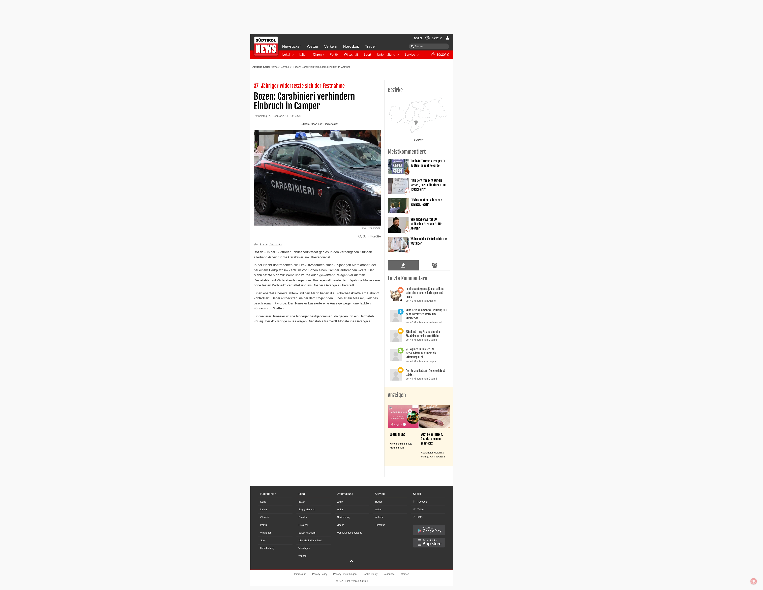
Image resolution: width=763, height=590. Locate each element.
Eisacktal (303, 517)
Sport (367, 54)
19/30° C (442, 55)
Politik (334, 54)
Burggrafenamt (306, 509)
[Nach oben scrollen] (352, 561)
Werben (405, 573)
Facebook (422, 501)
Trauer (370, 47)
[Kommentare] (403, 265)
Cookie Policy (370, 573)
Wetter (312, 47)
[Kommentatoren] (435, 265)
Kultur (340, 509)
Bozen (301, 501)
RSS (419, 517)
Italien (303, 54)
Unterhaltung (386, 54)
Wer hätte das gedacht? (349, 532)
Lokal (286, 54)
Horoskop (351, 47)
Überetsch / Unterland (310, 540)
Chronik (318, 54)
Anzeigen (397, 395)
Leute (340, 501)
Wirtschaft (351, 54)
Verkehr (330, 47)
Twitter (420, 509)
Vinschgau (304, 548)
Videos (340, 525)
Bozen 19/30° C (428, 38)
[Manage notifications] (753, 581)
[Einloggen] (447, 38)
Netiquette (389, 573)
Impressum (300, 573)
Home (274, 66)
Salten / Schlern (307, 532)
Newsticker (291, 47)
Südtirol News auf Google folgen (319, 123)
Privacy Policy (319, 573)
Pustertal (303, 525)
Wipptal (302, 556)
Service (409, 54)
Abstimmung (343, 517)
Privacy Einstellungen (345, 573)
